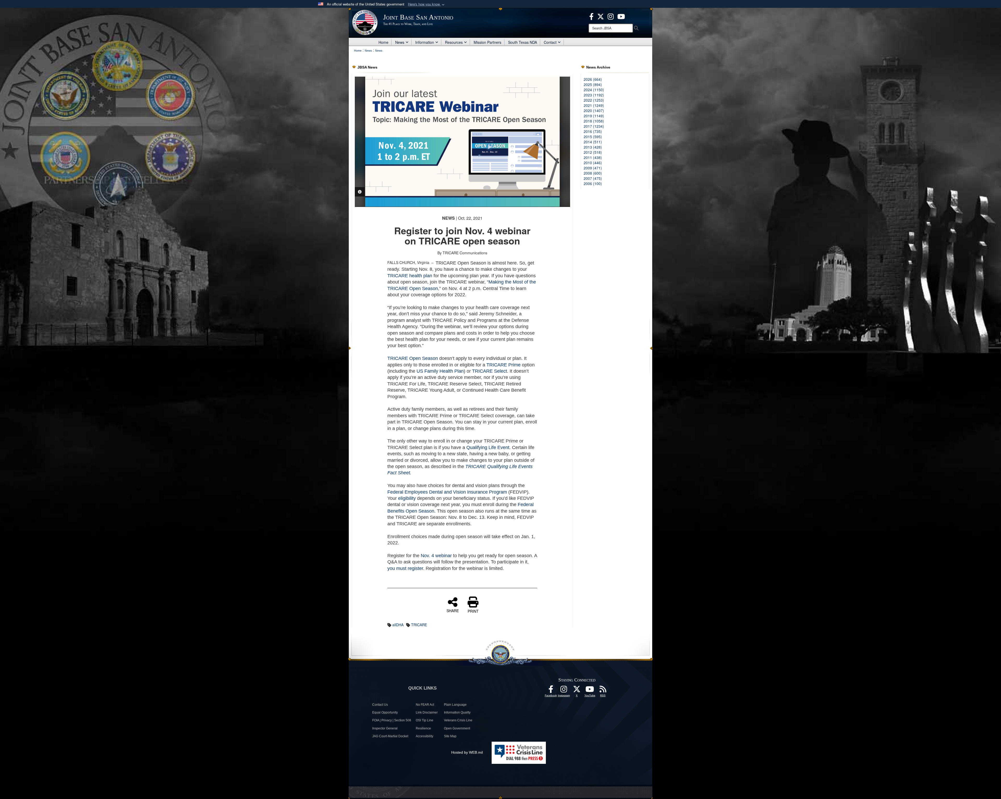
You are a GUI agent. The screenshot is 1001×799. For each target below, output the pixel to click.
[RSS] (602, 691)
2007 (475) (593, 178)
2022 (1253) (594, 100)
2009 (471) (593, 167)
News (399, 42)
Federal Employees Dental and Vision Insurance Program (447, 492)
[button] (426, 4)
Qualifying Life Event (487, 447)
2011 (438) (593, 157)
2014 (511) (593, 141)
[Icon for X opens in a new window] (600, 16)
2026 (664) (593, 79)
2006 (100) (593, 183)
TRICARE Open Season (412, 358)
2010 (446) (593, 162)
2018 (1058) (594, 121)
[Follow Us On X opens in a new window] (576, 691)
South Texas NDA (522, 42)
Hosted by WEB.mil (467, 752)
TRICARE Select (489, 371)
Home (383, 42)
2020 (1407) (594, 110)
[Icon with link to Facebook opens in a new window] (591, 16)
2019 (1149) (594, 115)
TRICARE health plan (409, 275)
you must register (405, 568)
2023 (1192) (594, 94)
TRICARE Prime (503, 364)
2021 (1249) (594, 105)
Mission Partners (487, 42)
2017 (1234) (594, 126)
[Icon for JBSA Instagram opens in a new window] (611, 16)
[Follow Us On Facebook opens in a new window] (550, 691)
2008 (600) (593, 173)
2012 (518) (593, 152)
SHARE (453, 610)
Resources (454, 42)
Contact (550, 42)
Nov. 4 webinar (436, 555)
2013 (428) (593, 147)
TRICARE (419, 624)
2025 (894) (593, 84)
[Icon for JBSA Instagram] (563, 691)
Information (424, 42)
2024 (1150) (594, 89)
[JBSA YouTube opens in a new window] (621, 16)
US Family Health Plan (440, 371)
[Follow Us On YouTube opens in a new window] (589, 691)
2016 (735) (593, 131)
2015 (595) (593, 136)
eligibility (407, 498)
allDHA (398, 624)
